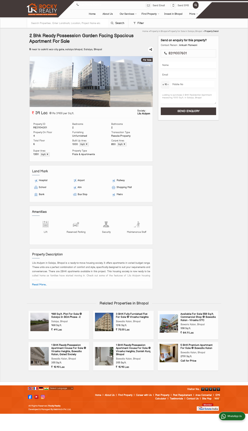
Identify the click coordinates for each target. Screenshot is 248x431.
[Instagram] (43, 396)
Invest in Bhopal (173, 14)
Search (119, 23)
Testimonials (176, 398)
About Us (108, 14)
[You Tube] (36, 396)
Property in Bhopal (159, 31)
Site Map (207, 398)
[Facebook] (30, 396)
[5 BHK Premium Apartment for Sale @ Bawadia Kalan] (169, 353)
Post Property (162, 395)
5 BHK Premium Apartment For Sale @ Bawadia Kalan (197, 346)
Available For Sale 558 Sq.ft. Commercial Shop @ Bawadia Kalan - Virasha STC (198, 317)
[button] (90, 4)
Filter (140, 23)
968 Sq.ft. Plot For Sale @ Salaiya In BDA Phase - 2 (66, 315)
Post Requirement (182, 395)
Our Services (127, 14)
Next (148, 81)
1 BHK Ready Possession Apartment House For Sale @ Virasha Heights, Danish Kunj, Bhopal (133, 349)
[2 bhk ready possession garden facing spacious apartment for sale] (91, 106)
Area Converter (204, 395)
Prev (34, 81)
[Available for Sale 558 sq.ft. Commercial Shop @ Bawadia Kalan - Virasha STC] (169, 323)
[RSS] (217, 398)
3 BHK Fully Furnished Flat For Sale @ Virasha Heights (132, 315)
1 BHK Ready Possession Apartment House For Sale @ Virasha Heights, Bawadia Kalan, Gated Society (68, 349)
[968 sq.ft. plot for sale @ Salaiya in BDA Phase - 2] (39, 322)
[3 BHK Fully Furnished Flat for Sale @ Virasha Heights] (104, 322)
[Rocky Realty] (42, 9)
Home (92, 14)
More (192, 14)
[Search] (196, 5)
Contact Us (193, 398)
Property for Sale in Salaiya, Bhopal (185, 31)
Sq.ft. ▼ (84, 144)
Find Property (149, 14)
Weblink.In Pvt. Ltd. (62, 409)
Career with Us (144, 395)
